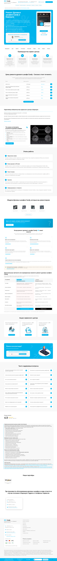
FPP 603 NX (31, 465)
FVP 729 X (34, 465)
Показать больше (28, 214)
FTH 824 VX (30, 464)
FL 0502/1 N (14, 465)
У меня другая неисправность (28, 101)
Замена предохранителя (13, 468)
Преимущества (7, 48)
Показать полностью (7, 121)
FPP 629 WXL (11, 465)
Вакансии (33, 5)
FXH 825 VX (33, 464)
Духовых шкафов (36, 540)
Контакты (37, 5)
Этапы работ (29, 48)
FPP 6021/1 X (38, 465)
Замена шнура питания (20, 468)
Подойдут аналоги (43, 308)
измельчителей (35, 543)
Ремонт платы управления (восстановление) (45, 466)
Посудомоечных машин (26, 542)
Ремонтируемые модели (27, 527)
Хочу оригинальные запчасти (25, 308)
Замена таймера (6, 468)
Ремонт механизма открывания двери (42, 467)
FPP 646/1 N (45, 465)
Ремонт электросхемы (16, 467)
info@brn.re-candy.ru (11, 504)
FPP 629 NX (21, 465)
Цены (12, 48)
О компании (17, 5)
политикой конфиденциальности (23, 41)
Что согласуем (23, 48)
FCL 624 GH (40, 464)
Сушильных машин (26, 543)
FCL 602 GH (41, 465)
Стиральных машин (36, 542)
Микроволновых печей (47, 540)
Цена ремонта (29, 5)
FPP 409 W (18, 465)
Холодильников (45, 542)
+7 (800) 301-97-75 (33, 1)
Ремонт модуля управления (8, 467)
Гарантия (17, 48)
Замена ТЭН (50, 467)
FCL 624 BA (48, 464)
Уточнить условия (9, 143)
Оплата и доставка (26, 521)
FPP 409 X (24, 465)
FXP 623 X (27, 465)
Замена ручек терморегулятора (32, 467)
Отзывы (40, 5)
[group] (8, 481)
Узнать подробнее (11, 334)
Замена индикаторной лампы (23, 467)
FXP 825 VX (37, 464)
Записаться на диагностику (10, 268)
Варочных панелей (26, 540)
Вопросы (43, 48)
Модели (34, 48)
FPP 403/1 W (44, 464)
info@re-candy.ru (9, 529)
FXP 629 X (26, 464)
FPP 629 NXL (7, 465)
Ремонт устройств (23, 5)
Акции (39, 48)
